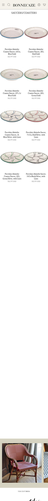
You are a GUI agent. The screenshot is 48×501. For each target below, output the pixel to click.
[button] (9, 4)
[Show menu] (3, 4)
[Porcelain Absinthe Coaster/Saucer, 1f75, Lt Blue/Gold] (12, 73)
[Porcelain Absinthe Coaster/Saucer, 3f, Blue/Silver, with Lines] (12, 115)
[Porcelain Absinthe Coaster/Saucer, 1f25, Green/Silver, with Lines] (12, 156)
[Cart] (44, 4)
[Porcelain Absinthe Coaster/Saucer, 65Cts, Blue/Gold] (12, 32)
